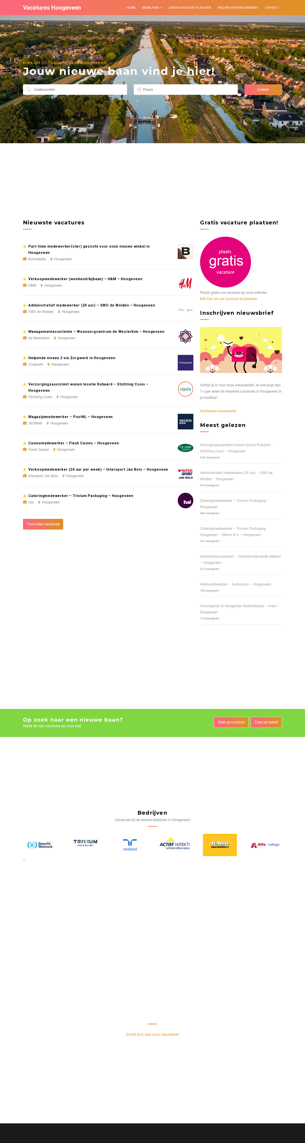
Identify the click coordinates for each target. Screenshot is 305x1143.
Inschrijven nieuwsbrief (238, 7)
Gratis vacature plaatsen (190, 7)
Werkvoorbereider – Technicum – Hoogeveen (235, 584)
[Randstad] (130, 844)
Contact (272, 7)
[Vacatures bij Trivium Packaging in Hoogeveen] (85, 845)
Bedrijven (150, 7)
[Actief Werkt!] (175, 845)
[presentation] (23, 859)
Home (131, 7)
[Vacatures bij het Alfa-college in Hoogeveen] (265, 845)
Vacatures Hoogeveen (52, 7)
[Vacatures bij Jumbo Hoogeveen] (220, 845)
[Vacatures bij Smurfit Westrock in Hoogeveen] (40, 844)
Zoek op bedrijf (266, 722)
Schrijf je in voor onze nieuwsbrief (152, 1034)
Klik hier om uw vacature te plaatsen (228, 299)
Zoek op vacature (231, 722)
